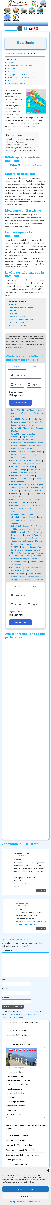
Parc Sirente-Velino (25, 425)
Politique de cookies (17, 1202)
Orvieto (31, 502)
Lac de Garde (33, 413)
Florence (24, 547)
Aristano (30, 529)
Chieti (41, 419)
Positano (22, 446)
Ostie (30, 469)
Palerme (39, 532)
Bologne (31, 451)
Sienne (33, 547)
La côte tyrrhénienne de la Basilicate (21, 150)
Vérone (30, 573)
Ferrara (14, 454)
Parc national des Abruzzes (17, 1084)
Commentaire (8, 950)
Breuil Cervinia (17, 570)
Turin (23, 505)
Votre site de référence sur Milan (19, 1145)
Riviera (21, 1072)
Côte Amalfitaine (29, 443)
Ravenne (22, 454)
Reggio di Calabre (28, 434)
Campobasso (39, 499)
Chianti (14, 553)
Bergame (39, 484)
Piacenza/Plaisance (18, 457)
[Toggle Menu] (45, 24)
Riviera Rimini (11, 1076)
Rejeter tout (25, 1196)
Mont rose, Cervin (13, 1114)
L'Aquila (33, 419)
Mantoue (24, 487)
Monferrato (32, 505)
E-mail (5, 988)
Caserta (29, 449)
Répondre (41, 890)
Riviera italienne (17, 481)
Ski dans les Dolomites (15, 1106)
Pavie (32, 484)
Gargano (24, 520)
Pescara (25, 419)
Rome (22, 466)
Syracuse (28, 535)
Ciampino (15, 469)
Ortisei (40, 562)
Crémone (15, 487)
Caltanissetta (28, 541)
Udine (13, 463)
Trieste (38, 460)
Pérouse (23, 502)
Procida (21, 449)
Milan (25, 484)
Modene (31, 454)
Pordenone (22, 463)
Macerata (41, 493)
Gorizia (31, 463)
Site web (5, 997)
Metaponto (12, 71)
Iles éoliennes (25, 544)
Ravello (14, 446)
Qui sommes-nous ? (33, 1202)
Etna (13, 538)
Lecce (23, 514)
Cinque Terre (11, 1072)
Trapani (37, 535)
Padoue (38, 573)
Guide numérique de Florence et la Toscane (23, 1155)
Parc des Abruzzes (18, 422)
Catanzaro (15, 437)
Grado (38, 463)
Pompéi (33, 440)
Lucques (28, 550)
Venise (23, 573)
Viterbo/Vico (33, 472)
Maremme (40, 553)
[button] (47, 1170)
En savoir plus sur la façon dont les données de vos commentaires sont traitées (23, 1014)
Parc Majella (33, 422)
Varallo (22, 508)
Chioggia (14, 579)
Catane (31, 532)
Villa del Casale (31, 538)
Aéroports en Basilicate (17, 83)
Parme (39, 451)
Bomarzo (23, 472)
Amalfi (40, 443)
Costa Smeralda (37, 526)
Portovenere (16, 478)
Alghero (22, 529)
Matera (25, 165)
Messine (38, 541)
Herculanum (16, 443)
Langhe (14, 508)
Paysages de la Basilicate (18, 74)
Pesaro (32, 493)
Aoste (27, 567)
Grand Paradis (30, 570)
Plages (23, 469)
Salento (31, 514)
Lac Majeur (30, 410)
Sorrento (31, 446)
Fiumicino (30, 466)
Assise (38, 502)
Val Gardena (16, 565)
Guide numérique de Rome (16, 1140)
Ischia (13, 449)
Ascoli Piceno (18, 496)
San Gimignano (17, 550)
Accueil (8, 53)
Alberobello (15, 517)
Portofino (30, 475)
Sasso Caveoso (36, 165)
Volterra (37, 550)
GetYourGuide (21, 348)
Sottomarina (25, 579)
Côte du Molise (26, 499)
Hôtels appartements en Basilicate (21, 139)
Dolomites (37, 556)
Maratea (11, 68)
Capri (39, 446)
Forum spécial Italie (13, 1160)
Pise (39, 547)
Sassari (38, 529)
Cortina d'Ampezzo (34, 576)
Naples (25, 440)
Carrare (31, 553)
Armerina (20, 538)
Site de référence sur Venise (17, 1135)
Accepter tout (25, 1189)
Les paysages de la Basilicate (19, 147)
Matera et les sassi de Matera (20, 65)
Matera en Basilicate (15, 142)
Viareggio (22, 553)
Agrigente (22, 532)
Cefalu (19, 535)
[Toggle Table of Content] (33, 136)
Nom (4, 979)
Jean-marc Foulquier (24, 903)
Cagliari (26, 526)
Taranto (25, 517)
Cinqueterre (27, 478)
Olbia (15, 529)
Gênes (22, 475)
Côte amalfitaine (13, 1080)
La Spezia (38, 478)
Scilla (31, 437)
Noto (13, 535)
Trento (24, 562)
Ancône (24, 493)
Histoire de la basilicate (17, 80)
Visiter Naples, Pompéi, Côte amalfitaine (22, 1150)
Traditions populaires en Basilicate (21, 77)
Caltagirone (16, 541)
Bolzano (32, 562)
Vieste (32, 520)
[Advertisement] (25, 738)
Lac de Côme (11, 1097)
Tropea (24, 437)
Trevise (22, 576)
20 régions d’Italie (19, 53)
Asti (40, 505)
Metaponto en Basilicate (17, 145)
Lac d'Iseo (22, 413)
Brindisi (33, 517)
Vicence (14, 576)
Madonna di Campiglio (20, 559)
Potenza (11, 62)
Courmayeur (36, 567)
